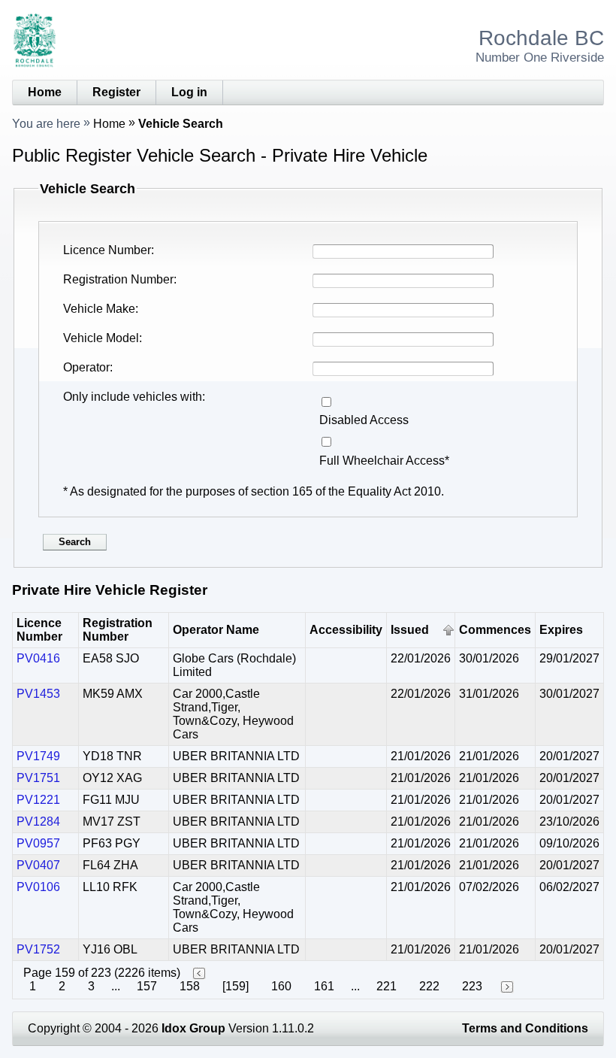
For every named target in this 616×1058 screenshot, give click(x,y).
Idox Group (193, 1028)
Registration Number (118, 279)
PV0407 (38, 865)
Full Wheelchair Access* (384, 460)
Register (116, 92)
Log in (189, 92)
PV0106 (38, 887)
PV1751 (38, 778)
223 (472, 986)
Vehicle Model (101, 338)
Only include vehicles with (132, 396)
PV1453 (38, 693)
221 (386, 986)
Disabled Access (364, 420)
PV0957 (38, 843)
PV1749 (38, 756)
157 (147, 986)
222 (429, 986)
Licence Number (107, 250)
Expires (561, 629)
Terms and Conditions (525, 1028)
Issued (410, 629)
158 (190, 986)
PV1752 (38, 949)
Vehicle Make (99, 308)
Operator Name (216, 629)
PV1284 (38, 821)
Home (45, 92)
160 (281, 986)
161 (324, 986)
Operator (86, 367)
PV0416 (38, 658)
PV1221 (38, 799)
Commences (495, 629)
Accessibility (346, 629)
